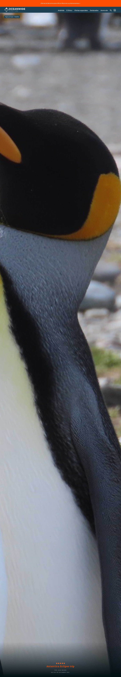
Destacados (94, 10)
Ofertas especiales (81, 10)
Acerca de (104, 10)
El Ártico (69, 10)
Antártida (61, 10)
